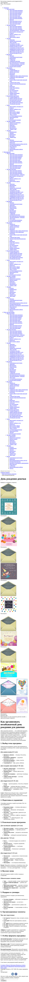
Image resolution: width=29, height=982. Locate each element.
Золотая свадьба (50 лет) (16, 53)
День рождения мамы (15, 23)
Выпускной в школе (15, 37)
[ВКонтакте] (12, 974)
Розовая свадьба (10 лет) (16, 46)
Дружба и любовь (11, 121)
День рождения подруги (16, 21)
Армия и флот (13, 94)
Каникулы (12, 35)
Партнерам (17, 966)
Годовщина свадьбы (15, 43)
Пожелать (12, 125)
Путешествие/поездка (15, 145)
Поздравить (12, 126)
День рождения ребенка (16, 13)
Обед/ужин (12, 218)
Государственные (14, 90)
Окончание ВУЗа (14, 117)
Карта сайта (4, 967)
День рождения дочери (15, 14)
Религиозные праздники (13, 96)
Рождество (12, 73)
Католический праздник (16, 100)
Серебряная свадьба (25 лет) (17, 50)
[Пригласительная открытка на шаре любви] (14, 694)
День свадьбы (13, 42)
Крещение (12, 74)
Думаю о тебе (13, 129)
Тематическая (13, 208)
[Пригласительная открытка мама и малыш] (14, 712)
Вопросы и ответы (20, 965)
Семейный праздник (15, 61)
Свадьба (9, 38)
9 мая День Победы (14, 88)
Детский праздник (11, 25)
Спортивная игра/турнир (16, 57)
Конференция (13, 132)
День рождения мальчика (16, 18)
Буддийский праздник (15, 101)
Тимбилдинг (13, 137)
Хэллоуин (12, 89)
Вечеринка (9, 54)
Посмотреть (4, 515)
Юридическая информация (7, 966)
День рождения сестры (15, 22)
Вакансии (22, 966)
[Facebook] (16, 974)
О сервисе (3, 965)
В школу (12, 33)
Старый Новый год (14, 70)
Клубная (12, 209)
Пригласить (12, 277)
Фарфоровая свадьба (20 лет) (17, 49)
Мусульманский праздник (16, 102)
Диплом (12, 118)
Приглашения (7, 152)
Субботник (12, 59)
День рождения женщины (16, 10)
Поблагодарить (13, 124)
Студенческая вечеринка (16, 65)
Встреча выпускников (15, 66)
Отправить (3, 980)
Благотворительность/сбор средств (18, 144)
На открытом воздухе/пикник (17, 62)
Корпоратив (13, 58)
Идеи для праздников (9, 312)
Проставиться (13, 146)
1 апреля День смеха (15, 82)
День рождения (10, 9)
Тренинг (12, 133)
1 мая (11, 85)
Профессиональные (14, 93)
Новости (8, 965)
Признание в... (13, 128)
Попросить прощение (15, 122)
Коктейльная (13, 210)
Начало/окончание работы (16, 149)
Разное (8, 138)
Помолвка (12, 39)
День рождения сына (15, 15)
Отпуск (11, 150)
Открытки (6, 7)
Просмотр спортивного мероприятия (19, 305)
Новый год (12, 69)
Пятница (12, 55)
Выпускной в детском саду (16, 31)
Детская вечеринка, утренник (17, 30)
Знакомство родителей (15, 41)
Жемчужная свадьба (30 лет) (17, 51)
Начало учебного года (15, 34)
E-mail (2, 979)
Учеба (8, 105)
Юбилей (12, 19)
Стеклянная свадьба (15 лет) (17, 47)
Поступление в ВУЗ (15, 113)
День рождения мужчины (16, 11)
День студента (13, 92)
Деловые (9, 130)
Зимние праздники (14, 71)
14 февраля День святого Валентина (19, 75)
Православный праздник (16, 98)
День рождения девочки (16, 17)
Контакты (13, 965)
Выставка (12, 136)
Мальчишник (13, 185)
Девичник (12, 184)
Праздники (9, 67)
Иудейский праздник (15, 104)
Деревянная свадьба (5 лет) (16, 45)
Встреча (12, 288)
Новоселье (12, 142)
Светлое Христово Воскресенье (18, 83)
